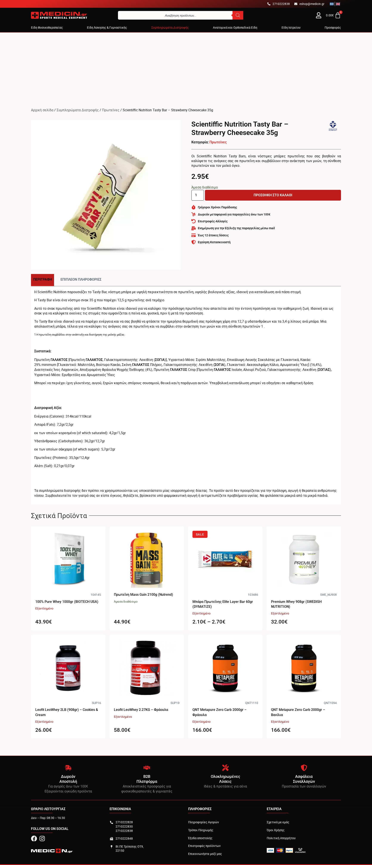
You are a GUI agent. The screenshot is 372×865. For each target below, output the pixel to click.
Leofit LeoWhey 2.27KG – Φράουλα (141, 710)
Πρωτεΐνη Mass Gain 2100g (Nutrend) (143, 595)
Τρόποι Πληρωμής (200, 830)
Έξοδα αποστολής (200, 838)
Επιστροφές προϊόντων (204, 846)
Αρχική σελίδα (42, 110)
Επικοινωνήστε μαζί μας (205, 854)
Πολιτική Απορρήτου (281, 838)
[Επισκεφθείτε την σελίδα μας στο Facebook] (34, 839)
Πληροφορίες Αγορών (203, 822)
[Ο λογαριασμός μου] (319, 15)
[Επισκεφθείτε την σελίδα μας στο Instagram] (42, 839)
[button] (47, 27)
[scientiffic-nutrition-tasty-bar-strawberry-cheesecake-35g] (106, 195)
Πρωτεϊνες (110, 110)
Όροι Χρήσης (276, 830)
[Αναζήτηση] (237, 15)
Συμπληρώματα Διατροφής (78, 110)
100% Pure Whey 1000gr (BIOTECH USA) (66, 602)
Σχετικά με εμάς (278, 822)
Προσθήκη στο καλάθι (273, 195)
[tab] (42, 280)
